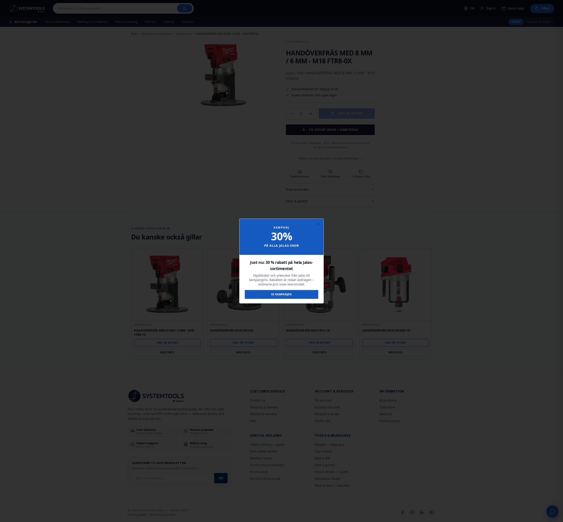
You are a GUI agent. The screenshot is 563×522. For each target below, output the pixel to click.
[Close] (318, 224)
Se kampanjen (281, 294)
